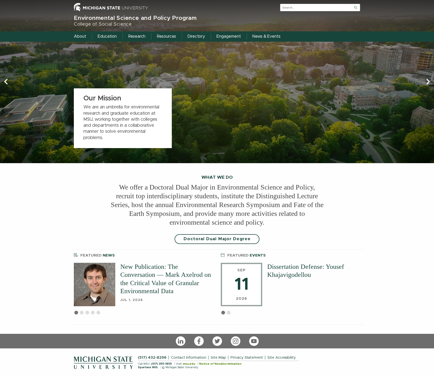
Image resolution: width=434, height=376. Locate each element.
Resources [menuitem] (166, 36)
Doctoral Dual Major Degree (217, 239)
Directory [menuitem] (196, 36)
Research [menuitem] (136, 36)
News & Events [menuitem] (266, 36)
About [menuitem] (80, 36)
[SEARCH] (355, 7)
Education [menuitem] (107, 36)
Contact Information (188, 357)
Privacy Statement (247, 357)
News (97, 255)
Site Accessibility (281, 357)
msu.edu (189, 363)
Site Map (218, 357)
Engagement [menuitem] (228, 36)
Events (246, 255)
